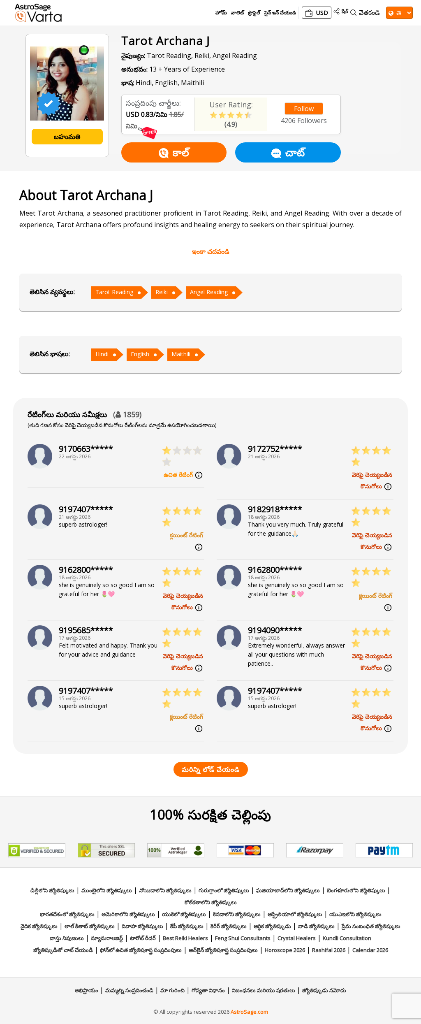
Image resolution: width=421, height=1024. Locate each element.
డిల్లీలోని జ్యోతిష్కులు (52, 890)
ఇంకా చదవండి (210, 251)
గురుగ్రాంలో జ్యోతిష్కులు (224, 890)
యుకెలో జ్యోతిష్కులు (184, 914)
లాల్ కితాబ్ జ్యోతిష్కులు (90, 926)
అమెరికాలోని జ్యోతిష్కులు (128, 914)
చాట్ (295, 152)
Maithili (180, 354)
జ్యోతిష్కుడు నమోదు (324, 990)
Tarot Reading (114, 292)
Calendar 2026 (370, 950)
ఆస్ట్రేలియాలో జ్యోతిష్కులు (295, 914)
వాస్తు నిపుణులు (67, 938)
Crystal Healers (297, 938)
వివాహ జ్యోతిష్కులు (142, 926)
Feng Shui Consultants (243, 938)
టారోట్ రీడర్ (143, 938)
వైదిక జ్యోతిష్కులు (39, 926)
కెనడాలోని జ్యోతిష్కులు (237, 914)
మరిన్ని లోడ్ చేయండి (211, 769)
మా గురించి (172, 990)
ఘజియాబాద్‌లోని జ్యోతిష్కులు (288, 890)
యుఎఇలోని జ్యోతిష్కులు (355, 914)
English (140, 354)
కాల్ (181, 152)
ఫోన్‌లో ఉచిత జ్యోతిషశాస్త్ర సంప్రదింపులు (141, 950)
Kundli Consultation (347, 938)
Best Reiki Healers (185, 938)
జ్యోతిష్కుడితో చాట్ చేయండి (63, 950)
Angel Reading (209, 292)
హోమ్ (221, 13)
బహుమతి (67, 136)
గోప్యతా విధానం (208, 990)
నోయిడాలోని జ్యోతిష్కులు (165, 890)
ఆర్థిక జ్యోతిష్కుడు (272, 926)
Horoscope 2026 (285, 950)
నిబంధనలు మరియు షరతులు (263, 990)
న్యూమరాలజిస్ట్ (107, 938)
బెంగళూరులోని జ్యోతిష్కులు (356, 890)
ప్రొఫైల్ (254, 13)
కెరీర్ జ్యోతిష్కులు (228, 926)
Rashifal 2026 (328, 950)
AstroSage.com (249, 1011)
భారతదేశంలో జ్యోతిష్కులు (67, 914)
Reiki (161, 292)
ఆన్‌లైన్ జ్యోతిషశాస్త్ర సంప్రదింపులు (223, 950)
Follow (304, 108)
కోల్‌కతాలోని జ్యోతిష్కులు (211, 902)
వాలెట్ (237, 13)
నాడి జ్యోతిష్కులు (316, 926)
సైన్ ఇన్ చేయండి (280, 13)
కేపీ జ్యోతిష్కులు (187, 926)
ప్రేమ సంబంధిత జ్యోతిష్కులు (371, 926)
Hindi (102, 354)
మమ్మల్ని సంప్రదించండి (129, 990)
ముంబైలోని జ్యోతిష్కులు (106, 890)
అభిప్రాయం (86, 990)
